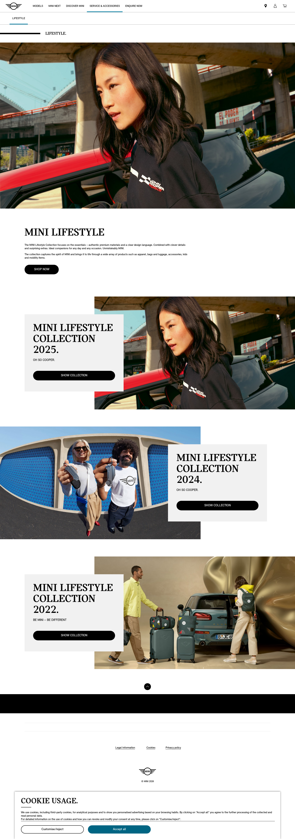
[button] (275, 6)
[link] (54, 6)
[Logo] (147, 771)
